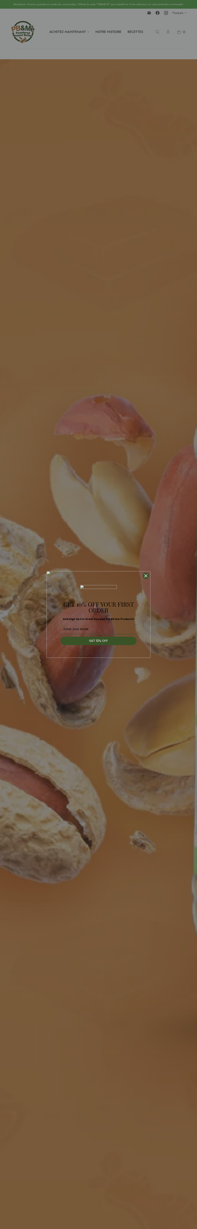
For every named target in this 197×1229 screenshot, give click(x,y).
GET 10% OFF (98, 641)
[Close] (145, 575)
